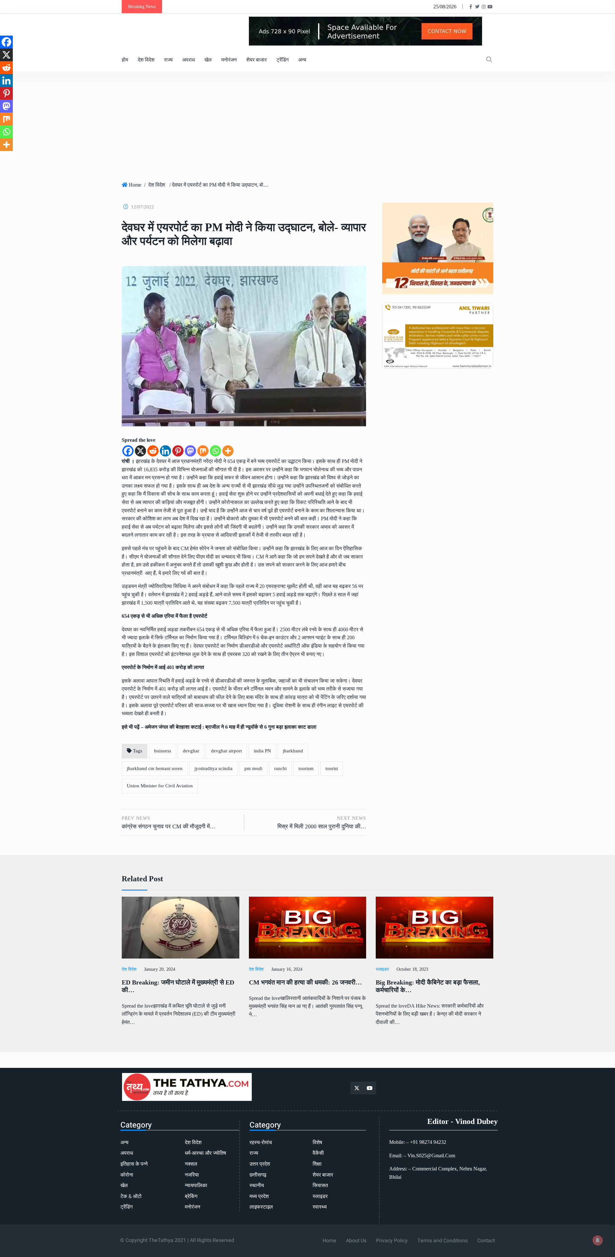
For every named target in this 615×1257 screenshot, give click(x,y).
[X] (140, 451)
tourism (306, 768)
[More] (228, 451)
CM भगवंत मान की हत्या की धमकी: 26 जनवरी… (305, 982)
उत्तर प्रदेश (260, 1164)
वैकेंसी (318, 1153)
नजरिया (192, 1175)
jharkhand (293, 750)
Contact (486, 1240)
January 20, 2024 (159, 969)
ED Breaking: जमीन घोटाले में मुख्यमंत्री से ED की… (178, 986)
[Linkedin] (165, 451)
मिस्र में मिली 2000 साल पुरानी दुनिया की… (321, 826)
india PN (262, 750)
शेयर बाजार (256, 60)
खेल (208, 60)
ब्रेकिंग (191, 1196)
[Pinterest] (178, 451)
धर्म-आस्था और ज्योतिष (205, 1153)
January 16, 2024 (286, 969)
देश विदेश (146, 60)
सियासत (320, 1185)
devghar (191, 750)
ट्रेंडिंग (282, 60)
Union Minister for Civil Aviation (160, 785)
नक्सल (191, 1164)
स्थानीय (257, 1185)
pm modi (253, 768)
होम (125, 60)
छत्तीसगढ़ (258, 1175)
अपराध (188, 60)
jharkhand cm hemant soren (155, 768)
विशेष (317, 1142)
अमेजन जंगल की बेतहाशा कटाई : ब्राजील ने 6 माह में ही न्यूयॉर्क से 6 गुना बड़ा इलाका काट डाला (230, 727)
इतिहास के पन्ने (134, 1164)
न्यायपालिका (196, 1185)
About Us (356, 1240)
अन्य (302, 60)
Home (135, 185)
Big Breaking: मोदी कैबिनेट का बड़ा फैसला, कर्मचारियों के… (428, 986)
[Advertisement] (307, 129)
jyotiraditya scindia (213, 768)
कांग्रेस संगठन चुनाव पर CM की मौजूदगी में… (169, 826)
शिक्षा (317, 1164)
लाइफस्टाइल (261, 1207)
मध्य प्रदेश (259, 1196)
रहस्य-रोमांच (261, 1142)
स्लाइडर (382, 969)
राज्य (168, 60)
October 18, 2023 (412, 969)
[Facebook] (128, 451)
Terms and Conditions (442, 1240)
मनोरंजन (229, 60)
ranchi (280, 768)
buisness (162, 750)
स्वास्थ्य (320, 1207)
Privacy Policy (392, 1240)
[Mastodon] (190, 451)
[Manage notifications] (598, 1240)
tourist (331, 768)
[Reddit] (153, 451)
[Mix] (203, 451)
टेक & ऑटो (131, 1196)
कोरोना (126, 1175)
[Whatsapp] (215, 451)
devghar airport (226, 750)
